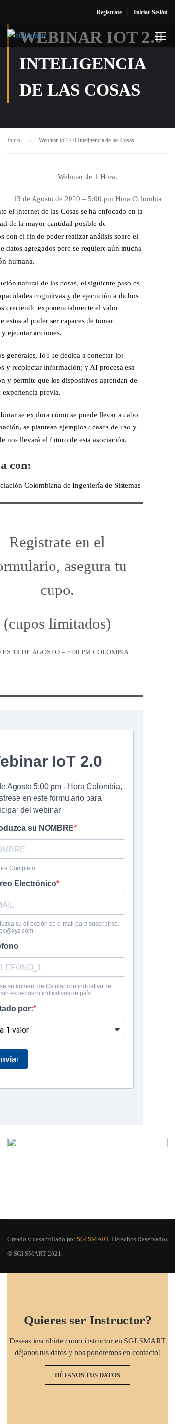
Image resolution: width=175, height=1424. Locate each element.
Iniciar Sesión (151, 12)
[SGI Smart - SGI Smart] (37, 38)
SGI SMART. (93, 1238)
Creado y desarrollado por (41, 1238)
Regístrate (109, 12)
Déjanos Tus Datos (87, 1375)
